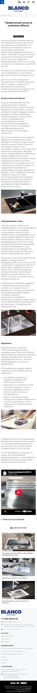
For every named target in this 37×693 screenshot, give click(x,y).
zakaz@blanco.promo (11, 622)
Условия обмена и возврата (11, 654)
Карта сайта (28, 688)
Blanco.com (21, 691)
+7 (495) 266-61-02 (9, 619)
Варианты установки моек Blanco (14, 578)
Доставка (4, 660)
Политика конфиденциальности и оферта (17, 648)
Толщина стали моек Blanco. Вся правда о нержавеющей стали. (18, 554)
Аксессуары (5, 642)
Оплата (3, 663)
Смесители (5, 639)
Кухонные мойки (7, 636)
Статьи (3, 657)
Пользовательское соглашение (13, 651)
